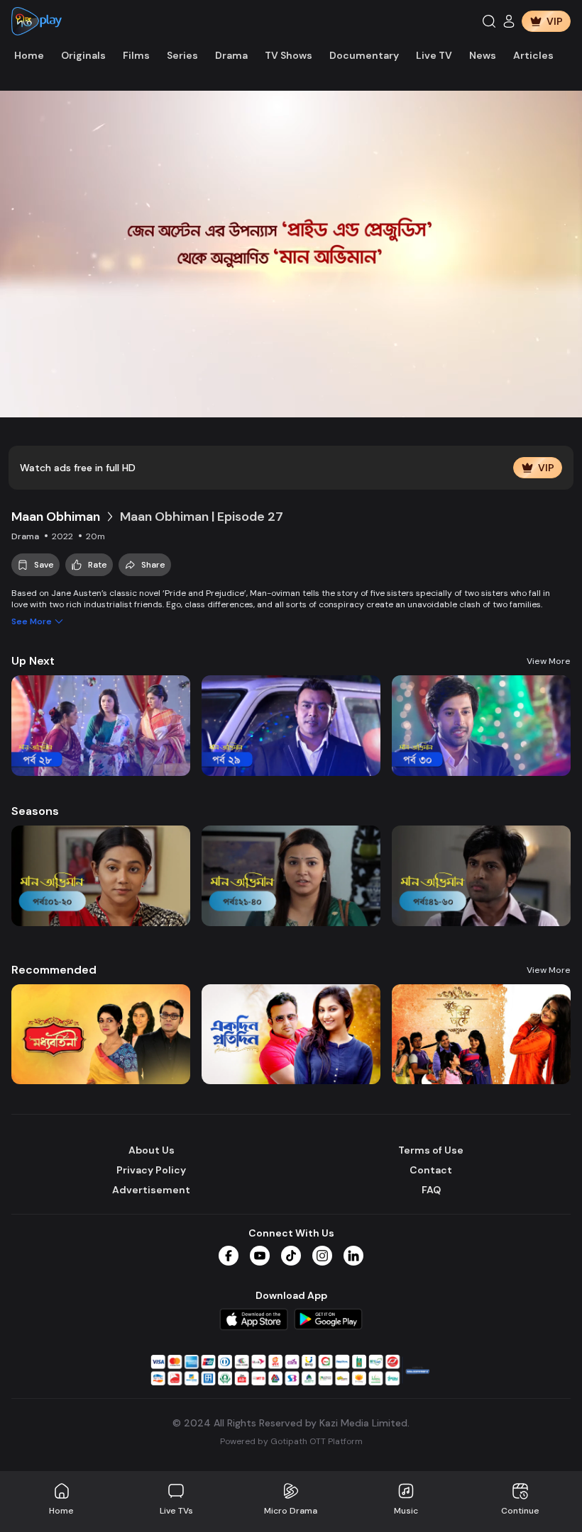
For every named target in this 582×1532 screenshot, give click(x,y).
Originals (83, 55)
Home (29, 55)
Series (182, 55)
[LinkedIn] (353, 1256)
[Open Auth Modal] (509, 21)
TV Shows (288, 55)
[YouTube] (260, 1256)
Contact (431, 1170)
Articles (533, 55)
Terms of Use (430, 1150)
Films (136, 55)
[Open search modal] (489, 21)
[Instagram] (322, 1256)
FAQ (431, 1189)
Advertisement (151, 1189)
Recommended (54, 969)
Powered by (291, 1441)
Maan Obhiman (55, 516)
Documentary (364, 55)
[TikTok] (291, 1256)
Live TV (434, 55)
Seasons (35, 811)
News (482, 55)
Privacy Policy (151, 1170)
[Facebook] (228, 1256)
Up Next (33, 660)
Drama (231, 55)
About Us (151, 1150)
